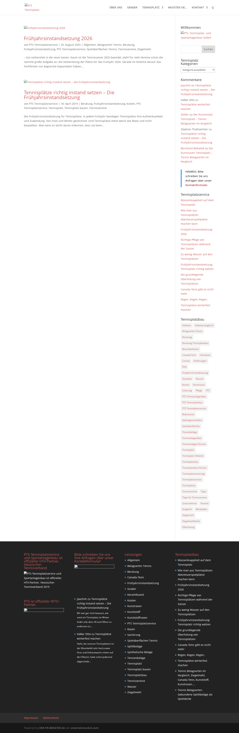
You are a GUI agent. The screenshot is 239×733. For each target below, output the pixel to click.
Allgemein (90, 44)
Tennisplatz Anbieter (193, 455)
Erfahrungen (200, 360)
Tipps (203, 491)
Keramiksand (135, 594)
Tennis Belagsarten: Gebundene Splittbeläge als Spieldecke (195, 694)
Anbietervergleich (204, 325)
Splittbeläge (134, 646)
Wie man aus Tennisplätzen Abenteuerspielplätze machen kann (195, 575)
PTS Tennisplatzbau (192, 402)
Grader (131, 589)
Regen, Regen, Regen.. (194, 299)
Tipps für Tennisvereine (194, 497)
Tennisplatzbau (190, 461)
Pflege (199, 390)
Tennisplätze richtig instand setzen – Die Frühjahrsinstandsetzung (69, 95)
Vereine (205, 503)
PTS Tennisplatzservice (43, 44)
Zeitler (185, 114)
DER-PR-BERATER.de (52, 728)
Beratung (128, 44)
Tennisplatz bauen (76, 108)
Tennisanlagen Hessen (194, 444)
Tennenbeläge (189, 432)
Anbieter (186, 325)
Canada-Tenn (189, 355)
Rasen (131, 629)
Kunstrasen (199, 384)
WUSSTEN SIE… (177, 7)
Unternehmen (189, 503)
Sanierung (133, 635)
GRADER (132, 7)
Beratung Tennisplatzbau (195, 343)
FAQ (184, 366)
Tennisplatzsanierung (193, 473)
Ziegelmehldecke (191, 521)
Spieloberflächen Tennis (102, 49)
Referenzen (188, 414)
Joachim (186, 85)
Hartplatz (187, 378)
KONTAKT (198, 7)
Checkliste (205, 355)
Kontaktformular (196, 185)
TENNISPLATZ (150, 7)
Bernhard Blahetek (192, 148)
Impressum (31, 718)
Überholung (188, 527)
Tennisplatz (56, 108)
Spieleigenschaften (192, 420)
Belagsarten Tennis (109, 44)
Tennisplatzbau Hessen (194, 467)
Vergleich (187, 509)
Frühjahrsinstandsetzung (39, 49)
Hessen (200, 378)
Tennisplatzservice (192, 479)
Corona (186, 360)
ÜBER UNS (115, 7)
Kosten (131, 103)
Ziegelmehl (144, 49)
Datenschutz (51, 718)
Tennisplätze (188, 485)
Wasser (131, 686)
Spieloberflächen (191, 426)
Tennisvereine (127, 49)
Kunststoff (133, 612)
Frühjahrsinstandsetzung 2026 (58, 38)
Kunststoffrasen (137, 617)
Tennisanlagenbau (191, 438)
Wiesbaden (201, 509)
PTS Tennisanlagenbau (194, 396)
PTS (208, 390)
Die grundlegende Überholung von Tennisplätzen (192, 279)
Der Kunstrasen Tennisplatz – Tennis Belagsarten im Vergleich (197, 119)
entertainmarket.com (85, 728)
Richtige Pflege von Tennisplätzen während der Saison (195, 244)
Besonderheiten (190, 349)
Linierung (187, 390)
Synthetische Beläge (140, 652)
